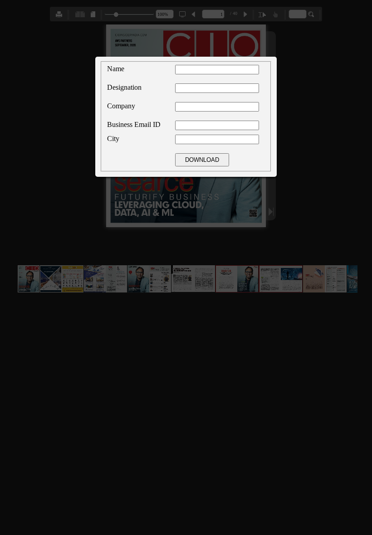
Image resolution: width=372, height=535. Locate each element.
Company (121, 106)
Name (115, 69)
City (113, 138)
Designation (124, 87)
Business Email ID (134, 124)
